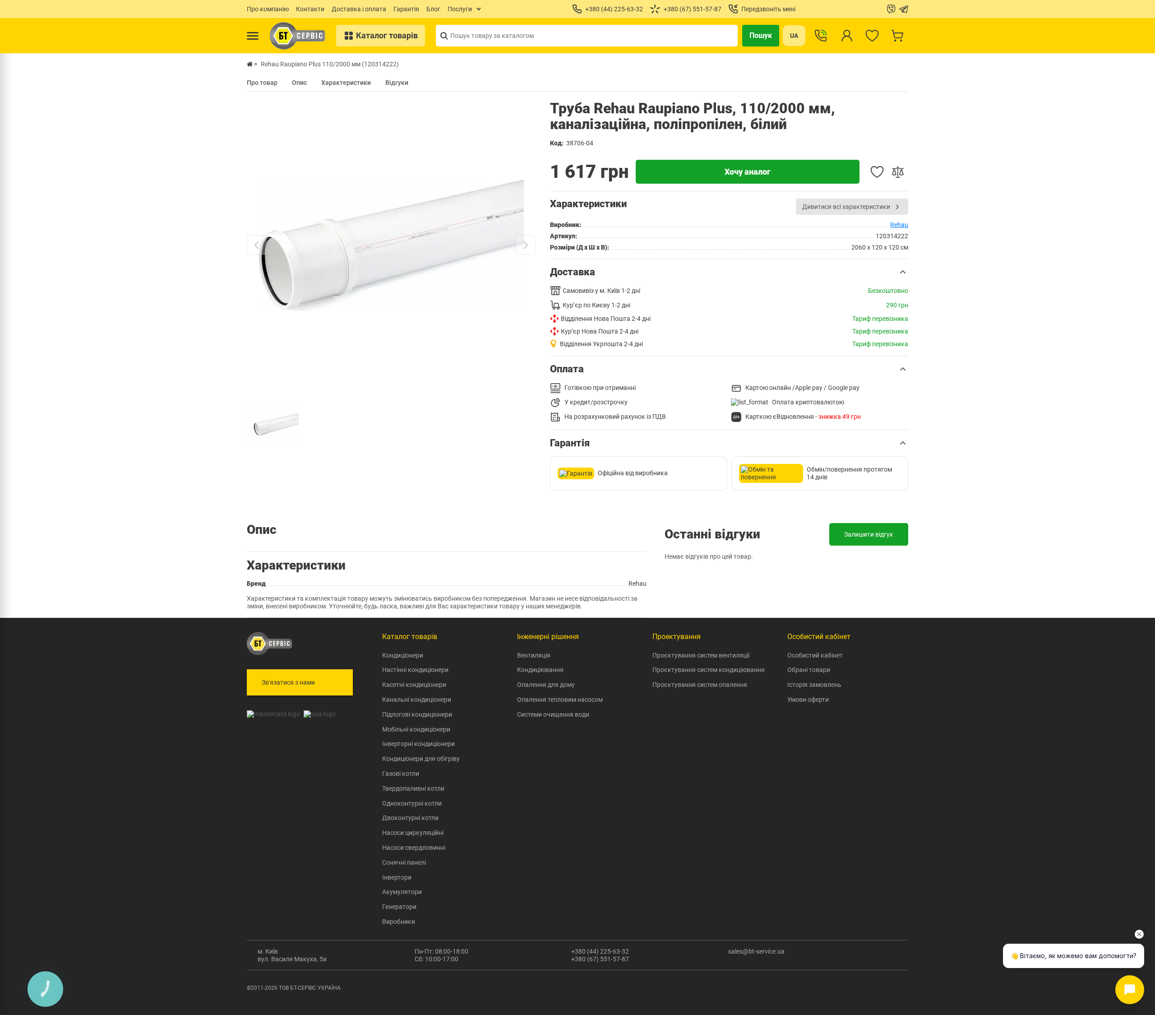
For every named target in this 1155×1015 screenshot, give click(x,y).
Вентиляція (533, 655)
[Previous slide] (257, 245)
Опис (299, 82)
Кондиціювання (540, 669)
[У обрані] (877, 172)
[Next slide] (526, 245)
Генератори (399, 906)
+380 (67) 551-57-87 (600, 959)
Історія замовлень (814, 684)
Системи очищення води (553, 714)
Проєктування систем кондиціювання (708, 669)
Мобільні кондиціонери (416, 729)
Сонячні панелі (404, 862)
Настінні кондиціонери (415, 669)
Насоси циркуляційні (413, 832)
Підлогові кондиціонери (417, 714)
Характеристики (346, 82)
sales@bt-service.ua (756, 951)
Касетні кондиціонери (414, 684)
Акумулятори (402, 891)
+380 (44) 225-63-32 (600, 951)
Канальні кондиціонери (416, 699)
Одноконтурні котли (412, 803)
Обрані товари (808, 669)
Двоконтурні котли (410, 817)
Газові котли (400, 773)
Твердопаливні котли (413, 788)
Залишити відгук (868, 534)
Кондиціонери (402, 655)
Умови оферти (808, 699)
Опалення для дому (546, 684)
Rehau (899, 224)
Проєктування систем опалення (699, 684)
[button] (729, 272)
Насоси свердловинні (413, 847)
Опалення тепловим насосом (560, 699)
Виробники (398, 921)
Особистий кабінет (815, 655)
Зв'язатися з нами (288, 682)
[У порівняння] (897, 172)
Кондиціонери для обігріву (421, 758)
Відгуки (396, 82)
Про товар (262, 82)
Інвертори (396, 877)
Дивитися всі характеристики (846, 206)
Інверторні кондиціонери (418, 743)
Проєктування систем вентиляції (700, 655)
